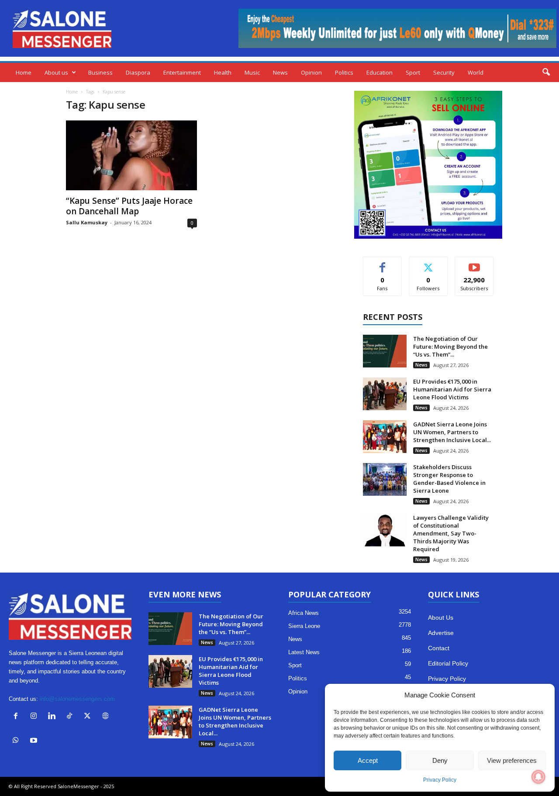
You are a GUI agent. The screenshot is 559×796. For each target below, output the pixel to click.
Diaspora (138, 72)
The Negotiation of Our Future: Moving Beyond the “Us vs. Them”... (450, 346)
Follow (428, 263)
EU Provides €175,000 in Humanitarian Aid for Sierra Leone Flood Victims (452, 389)
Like (382, 263)
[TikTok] (71, 717)
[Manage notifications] (538, 777)
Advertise (441, 632)
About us (56, 72)
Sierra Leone (304, 626)
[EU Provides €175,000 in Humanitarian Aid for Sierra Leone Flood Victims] (385, 393)
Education (379, 72)
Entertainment (182, 72)
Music (252, 72)
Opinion (311, 72)
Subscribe (474, 263)
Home (23, 72)
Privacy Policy (439, 780)
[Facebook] (18, 717)
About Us (440, 617)
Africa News (303, 613)
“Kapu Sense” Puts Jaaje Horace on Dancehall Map (129, 206)
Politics (344, 72)
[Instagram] (36, 717)
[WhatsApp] (18, 741)
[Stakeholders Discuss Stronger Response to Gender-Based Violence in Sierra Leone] (385, 479)
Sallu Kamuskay (86, 222)
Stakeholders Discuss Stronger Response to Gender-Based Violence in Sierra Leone (449, 478)
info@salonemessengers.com (77, 699)
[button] (546, 72)
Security (444, 72)
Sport (413, 72)
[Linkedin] (53, 717)
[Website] (106, 717)
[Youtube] (35, 741)
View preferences (512, 760)
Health (222, 72)
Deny (440, 760)
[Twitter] (89, 717)
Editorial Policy (448, 663)
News (280, 72)
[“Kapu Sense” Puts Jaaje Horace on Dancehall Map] (131, 155)
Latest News (304, 652)
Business (100, 72)
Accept (368, 760)
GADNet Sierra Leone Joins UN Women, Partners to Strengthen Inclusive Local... (452, 432)
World (475, 72)
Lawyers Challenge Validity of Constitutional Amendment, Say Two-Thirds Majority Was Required (451, 533)
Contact (438, 648)
